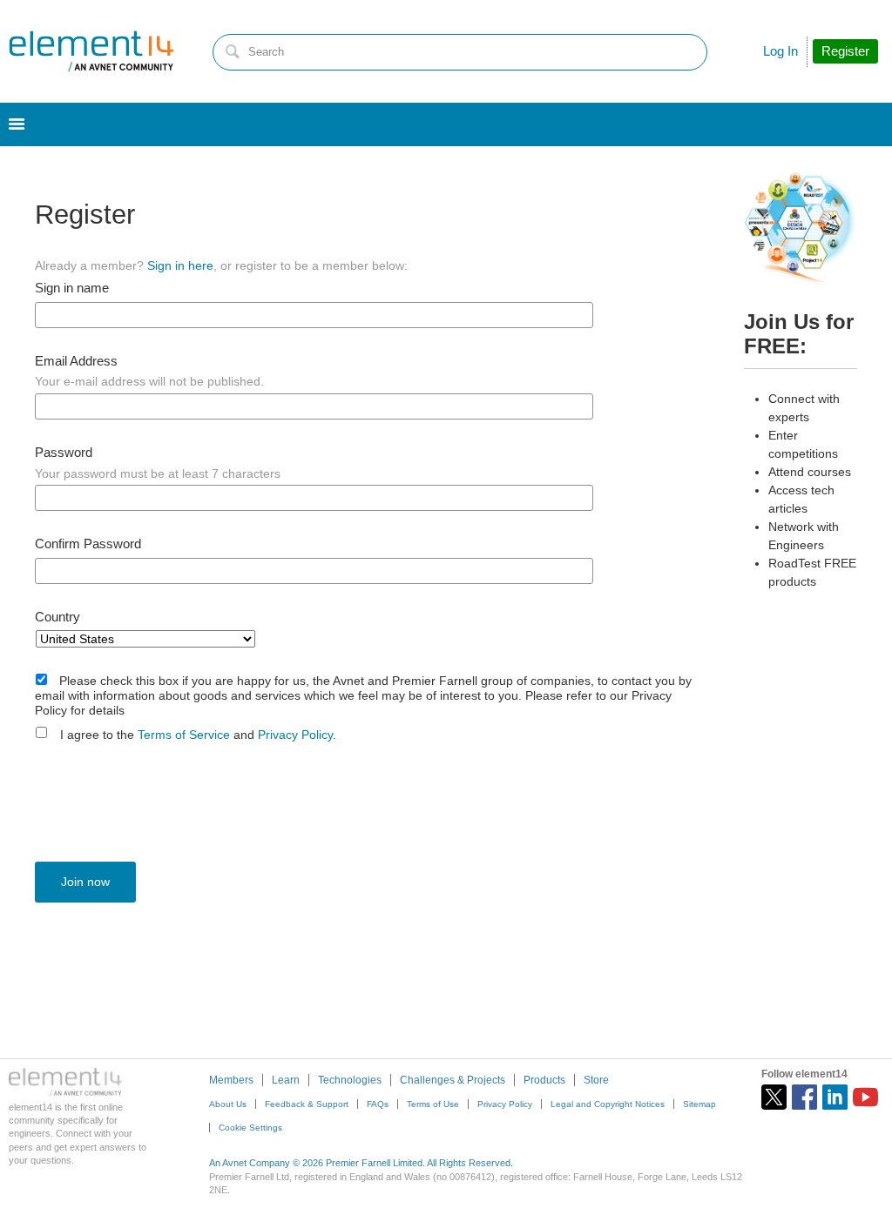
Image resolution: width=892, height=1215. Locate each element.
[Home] (91, 51)
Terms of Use (433, 1104)
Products (544, 1080)
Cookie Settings (250, 1127)
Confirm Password (88, 544)
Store (596, 1080)
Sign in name (72, 288)
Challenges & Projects (452, 1080)
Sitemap (699, 1104)
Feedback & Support (306, 1104)
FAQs (378, 1104)
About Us (228, 1104)
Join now (85, 882)
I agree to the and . (198, 735)
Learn (286, 1080)
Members (231, 1080)
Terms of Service (184, 735)
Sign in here (180, 265)
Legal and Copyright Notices (608, 1104)
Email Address (76, 361)
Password (63, 453)
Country (57, 617)
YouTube (865, 1097)
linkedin (835, 1097)
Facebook (804, 1097)
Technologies (350, 1080)
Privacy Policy (295, 735)
